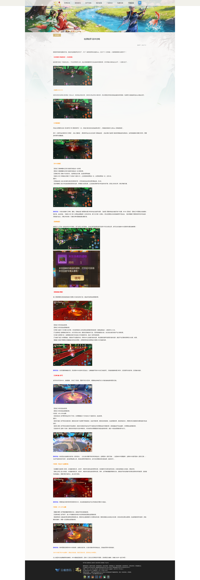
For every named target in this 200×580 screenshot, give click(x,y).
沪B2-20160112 (109, 567)
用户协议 (85, 562)
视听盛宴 (99, 3)
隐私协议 (89, 562)
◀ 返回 (57, 35)
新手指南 (88, 3)
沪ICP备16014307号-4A (87, 570)
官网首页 (67, 3)
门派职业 (110, 3)
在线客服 (102, 562)
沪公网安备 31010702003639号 (89, 567)
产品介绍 (107, 562)
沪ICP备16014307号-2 (125, 567)
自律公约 (93, 562)
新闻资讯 (78, 3)
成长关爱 (98, 562)
